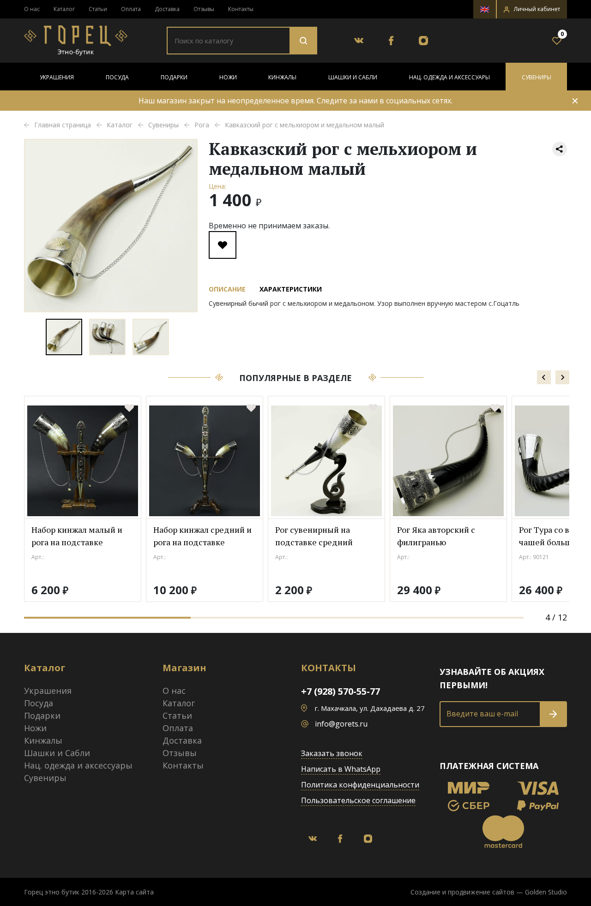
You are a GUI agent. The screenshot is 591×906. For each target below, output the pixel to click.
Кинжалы (282, 77)
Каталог (64, 9)
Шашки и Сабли (352, 77)
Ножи (228, 77)
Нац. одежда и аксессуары (449, 77)
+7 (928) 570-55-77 (340, 691)
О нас (32, 9)
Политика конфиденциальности (360, 785)
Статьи (98, 9)
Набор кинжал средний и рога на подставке (202, 536)
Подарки (174, 77)
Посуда (117, 77)
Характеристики (290, 289)
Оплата (131, 9)
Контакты (240, 9)
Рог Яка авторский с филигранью (436, 536)
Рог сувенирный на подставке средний (314, 536)
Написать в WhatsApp (340, 769)
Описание (227, 289)
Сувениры (536, 77)
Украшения (57, 77)
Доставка (167, 9)
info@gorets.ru (341, 724)
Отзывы (203, 9)
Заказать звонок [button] (331, 753)
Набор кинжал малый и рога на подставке (76, 536)
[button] (532, 9)
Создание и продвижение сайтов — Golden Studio (488, 892)
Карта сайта (134, 892)
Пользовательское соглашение (358, 800)
